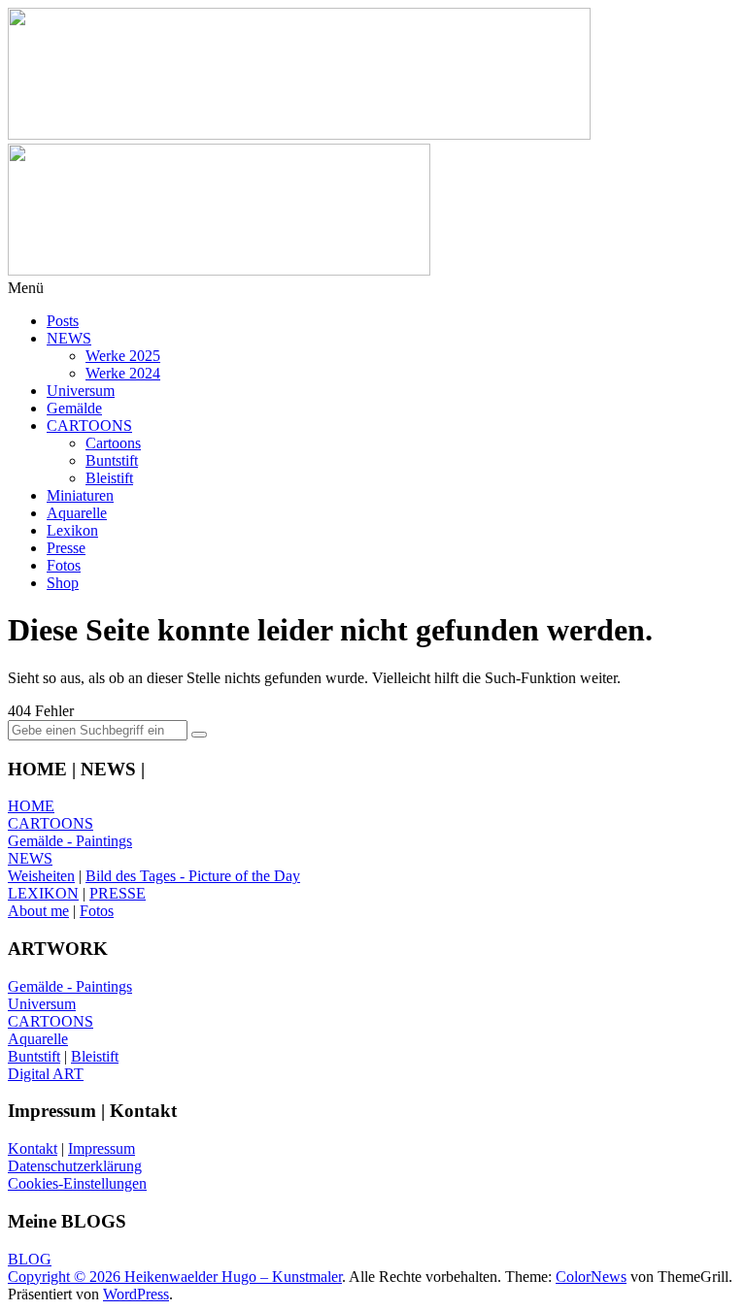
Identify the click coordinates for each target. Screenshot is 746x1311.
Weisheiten (41, 876)
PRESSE (117, 893)
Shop (63, 582)
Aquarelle (77, 513)
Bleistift (109, 478)
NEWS (69, 338)
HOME (31, 806)
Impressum (101, 1148)
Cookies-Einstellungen (77, 1183)
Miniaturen (80, 495)
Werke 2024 (122, 373)
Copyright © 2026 (66, 1276)
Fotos (64, 565)
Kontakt (32, 1148)
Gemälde (74, 408)
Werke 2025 (122, 355)
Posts (63, 320)
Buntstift (111, 460)
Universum (81, 390)
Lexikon (72, 530)
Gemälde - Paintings (70, 841)
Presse (66, 548)
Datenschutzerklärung (75, 1166)
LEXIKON (43, 893)
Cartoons (113, 443)
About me (38, 910)
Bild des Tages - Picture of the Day (192, 876)
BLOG (29, 1259)
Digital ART (46, 1073)
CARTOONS (89, 425)
